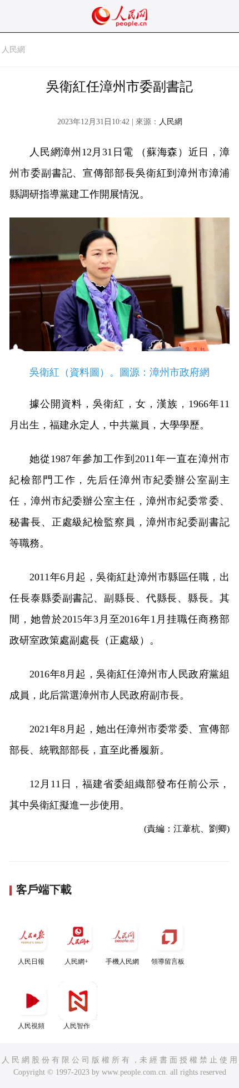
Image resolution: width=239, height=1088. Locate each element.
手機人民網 (122, 961)
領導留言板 (168, 961)
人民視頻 (31, 1026)
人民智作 (76, 1026)
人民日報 (31, 961)
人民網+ (76, 961)
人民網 (13, 49)
